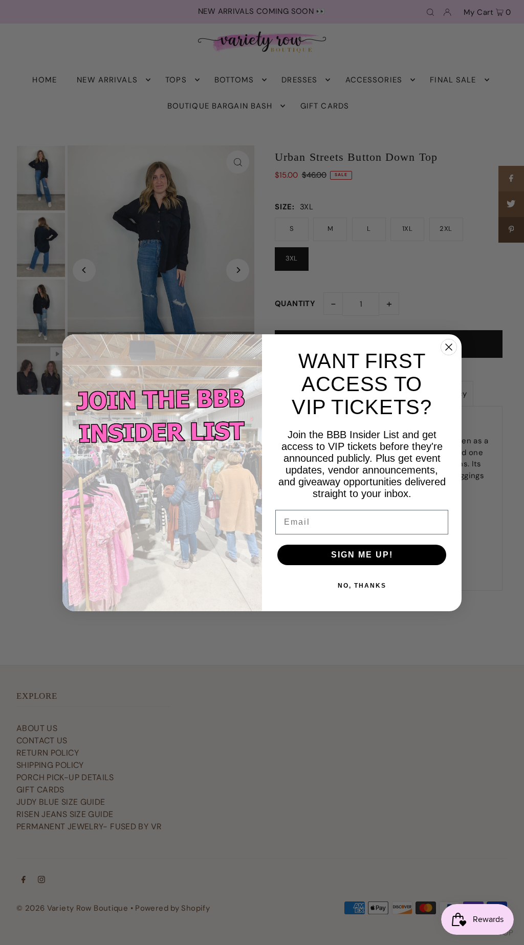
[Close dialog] (448, 347)
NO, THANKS (362, 585)
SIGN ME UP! (362, 554)
